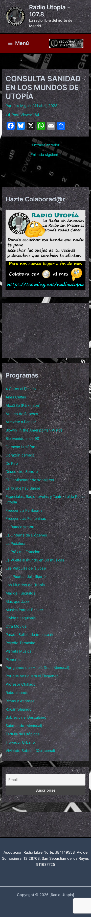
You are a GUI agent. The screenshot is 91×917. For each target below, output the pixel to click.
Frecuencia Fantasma (24, 510)
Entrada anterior (45, 145)
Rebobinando (17, 692)
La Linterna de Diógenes (26, 535)
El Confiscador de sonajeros (30, 480)
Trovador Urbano (20, 742)
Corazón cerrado (20, 455)
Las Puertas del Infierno (26, 576)
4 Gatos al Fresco (21, 389)
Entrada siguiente (45, 155)
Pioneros (13, 659)
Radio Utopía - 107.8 (49, 11)
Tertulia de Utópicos (23, 734)
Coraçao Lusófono (22, 447)
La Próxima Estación (23, 552)
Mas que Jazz (17, 601)
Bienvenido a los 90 (22, 438)
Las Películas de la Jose (26, 568)
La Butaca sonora (20, 527)
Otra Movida (16, 626)
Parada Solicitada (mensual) (29, 634)
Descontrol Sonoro (22, 471)
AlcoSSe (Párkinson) (23, 405)
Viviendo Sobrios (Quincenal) (30, 750)
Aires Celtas (16, 397)
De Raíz (12, 463)
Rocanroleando (19, 709)
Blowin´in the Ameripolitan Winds (34, 430)
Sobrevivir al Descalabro (26, 717)
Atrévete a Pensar (21, 422)
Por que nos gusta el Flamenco (32, 676)
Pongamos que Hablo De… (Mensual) (37, 667)
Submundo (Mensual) (24, 725)
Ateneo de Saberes (22, 414)
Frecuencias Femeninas (26, 518)
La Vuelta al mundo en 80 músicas (35, 560)
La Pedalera (15, 543)
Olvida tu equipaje (21, 618)
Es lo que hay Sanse (23, 488)
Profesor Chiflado (21, 684)
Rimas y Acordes (20, 701)
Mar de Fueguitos (20, 593)
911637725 (45, 864)
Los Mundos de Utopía (25, 585)
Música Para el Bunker (24, 610)
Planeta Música (18, 651)
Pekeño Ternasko (20, 643)
